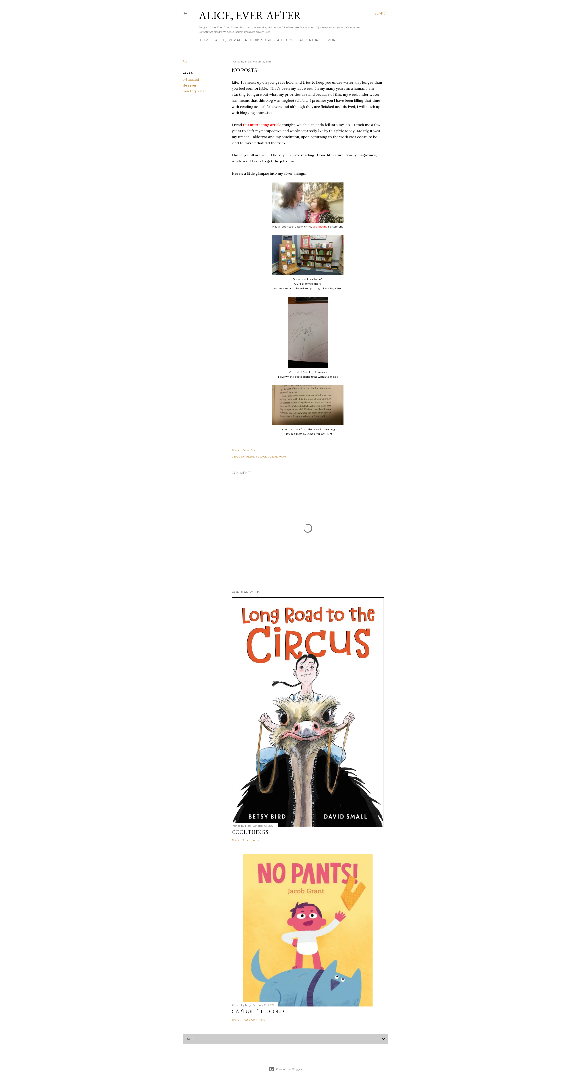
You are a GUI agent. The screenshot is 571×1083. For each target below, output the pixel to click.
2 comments (250, 840)
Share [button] (187, 62)
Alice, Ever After (250, 15)
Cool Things (250, 831)
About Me (286, 40)
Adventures (311, 40)
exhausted (191, 80)
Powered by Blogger (289, 1069)
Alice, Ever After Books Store (243, 40)
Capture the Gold (258, 1011)
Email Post (249, 450)
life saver (189, 85)
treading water (194, 91)
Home (205, 40)
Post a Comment (253, 1019)
